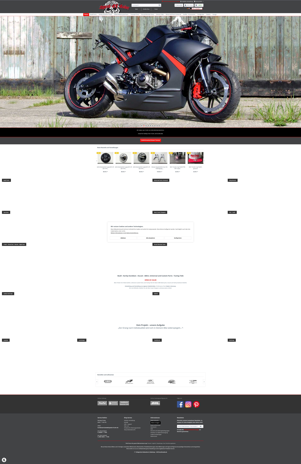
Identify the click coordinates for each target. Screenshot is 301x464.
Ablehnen (123, 238)
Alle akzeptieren (150, 238)
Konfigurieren (178, 238)
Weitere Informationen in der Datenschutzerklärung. (124, 233)
